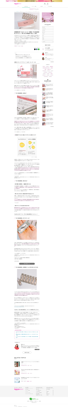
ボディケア (43, 32)
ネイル (43, 35)
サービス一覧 (15, 406)
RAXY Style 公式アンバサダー (24, 365)
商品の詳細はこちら (27, 263)
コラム (43, 37)
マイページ (27, 391)
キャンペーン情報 (34, 6)
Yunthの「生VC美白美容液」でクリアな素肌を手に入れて (24, 57)
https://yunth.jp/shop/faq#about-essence (19, 306)
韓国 (45, 69)
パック (30, 365)
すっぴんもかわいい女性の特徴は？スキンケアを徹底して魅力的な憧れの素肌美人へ (27, 337)
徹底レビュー (49, 69)
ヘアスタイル (45, 72)
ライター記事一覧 (37, 349)
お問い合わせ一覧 (20, 406)
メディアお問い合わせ (38, 390)
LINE (47, 392)
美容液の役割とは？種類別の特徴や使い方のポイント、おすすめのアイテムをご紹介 (27, 335)
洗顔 (28, 373)
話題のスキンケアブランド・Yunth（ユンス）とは (23, 54)
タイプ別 (50, 76)
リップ (52, 70)
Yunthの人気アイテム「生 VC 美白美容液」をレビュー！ (23, 56)
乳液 (28, 365)
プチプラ (44, 73)
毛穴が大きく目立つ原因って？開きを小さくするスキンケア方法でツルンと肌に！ (27, 332)
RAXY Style (26, 6)
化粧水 (51, 73)
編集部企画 (28, 381)
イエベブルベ (50, 72)
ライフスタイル (46, 76)
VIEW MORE (52, 61)
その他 (43, 38)
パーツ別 (48, 73)
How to (22, 381)
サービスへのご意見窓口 (39, 392)
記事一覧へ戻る (27, 352)
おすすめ (25, 381)
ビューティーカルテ (28, 392)
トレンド (48, 70)
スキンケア (25, 379)
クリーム (31, 373)
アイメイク (43, 30)
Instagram (47, 391)
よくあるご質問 (50, 6)
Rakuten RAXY (17, 3)
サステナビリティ (25, 406)
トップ (18, 6)
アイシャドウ (44, 70)
